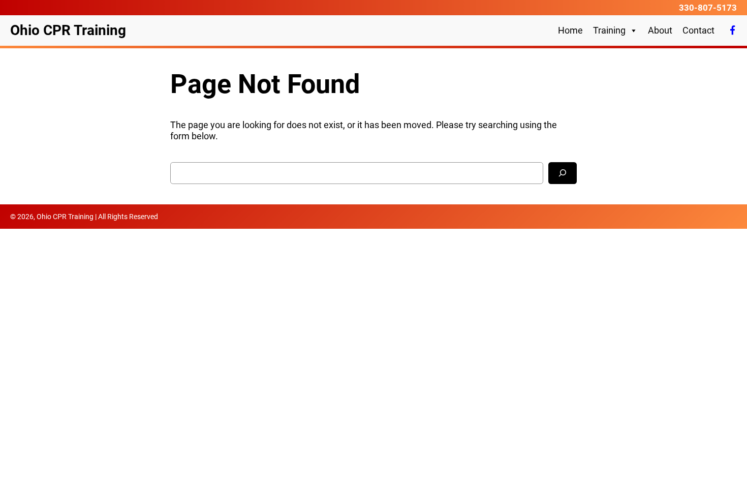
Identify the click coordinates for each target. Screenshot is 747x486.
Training (609, 30)
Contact (698, 30)
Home (570, 30)
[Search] (562, 173)
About (660, 30)
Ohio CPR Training (68, 30)
